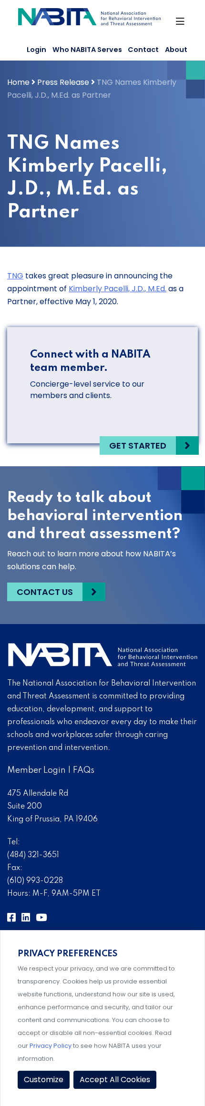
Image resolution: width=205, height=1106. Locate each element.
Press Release (63, 82)
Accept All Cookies (115, 1079)
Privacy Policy (51, 1046)
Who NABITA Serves (87, 49)
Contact (143, 49)
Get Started (137, 445)
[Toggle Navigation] (181, 24)
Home (18, 82)
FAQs (83, 770)
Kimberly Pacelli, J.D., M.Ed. (117, 288)
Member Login (36, 770)
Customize (43, 1079)
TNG (15, 275)
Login (36, 49)
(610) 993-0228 (35, 881)
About (176, 49)
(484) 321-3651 (33, 855)
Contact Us (45, 592)
